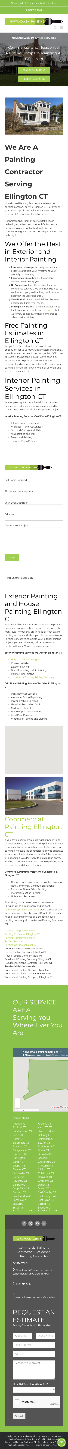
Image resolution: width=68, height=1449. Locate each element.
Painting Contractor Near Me (20, 945)
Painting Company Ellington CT (22, 930)
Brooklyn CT (45, 1154)
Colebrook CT (46, 1173)
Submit (19, 1416)
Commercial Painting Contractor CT (20, 1442)
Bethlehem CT (46, 1138)
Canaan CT (44, 1158)
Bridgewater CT (22, 1150)
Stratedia (45, 1436)
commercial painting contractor (22, 909)
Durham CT (19, 1192)
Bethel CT (18, 1138)
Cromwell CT (45, 1180)
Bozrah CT (44, 1142)
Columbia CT (20, 1177)
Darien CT (43, 1184)
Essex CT (18, 1207)
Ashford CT (19, 1127)
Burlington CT (21, 1158)
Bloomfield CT (21, 1142)
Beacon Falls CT (47, 1131)
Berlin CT (18, 1135)
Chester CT (19, 1169)
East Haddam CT (23, 1196)
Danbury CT (20, 1184)
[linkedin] (43, 1223)
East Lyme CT (46, 1200)
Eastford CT (45, 1207)
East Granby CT (47, 1192)
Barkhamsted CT (22, 1131)
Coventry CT (20, 1180)
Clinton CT (44, 1169)
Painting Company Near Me (20, 937)
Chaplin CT (19, 1165)
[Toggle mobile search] (55, 27)
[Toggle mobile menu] (61, 27)
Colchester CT (21, 1173)
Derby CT (43, 1188)
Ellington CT (48, 310)
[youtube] (37, 1223)
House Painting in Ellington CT (27, 659)
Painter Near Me (13, 941)
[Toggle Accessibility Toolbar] (61, 1442)
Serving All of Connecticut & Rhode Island (34, 3)
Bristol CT (43, 1150)
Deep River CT (21, 1188)
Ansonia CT (44, 1123)
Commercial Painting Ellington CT (33, 826)
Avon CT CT (45, 1127)
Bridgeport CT (46, 1146)
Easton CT (19, 1203)
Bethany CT (45, 1135)
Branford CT (20, 1146)
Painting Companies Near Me (48, 1445)
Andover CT (20, 1123)
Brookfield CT (21, 1154)
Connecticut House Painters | (50, 1442)
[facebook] (24, 1223)
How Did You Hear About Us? (30, 1384)
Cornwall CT (45, 1177)
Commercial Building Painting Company (32, 677)
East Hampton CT (48, 1196)
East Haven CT (21, 1200)
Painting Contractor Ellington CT (22, 934)
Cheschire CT (45, 1165)
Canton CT (19, 1161)
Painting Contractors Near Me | (21, 1445)
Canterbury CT (46, 1161)
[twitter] (30, 1223)
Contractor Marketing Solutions (26, 1436)
